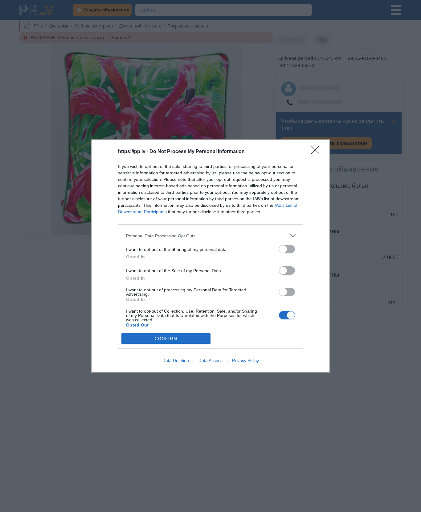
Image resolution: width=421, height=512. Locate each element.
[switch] (287, 249)
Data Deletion (175, 360)
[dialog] (210, 256)
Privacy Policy (245, 360)
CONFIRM (166, 338)
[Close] (317, 152)
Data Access (210, 360)
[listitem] (210, 235)
